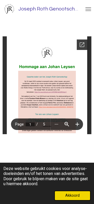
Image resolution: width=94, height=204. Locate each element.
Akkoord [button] (72, 195)
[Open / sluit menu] (88, 9)
